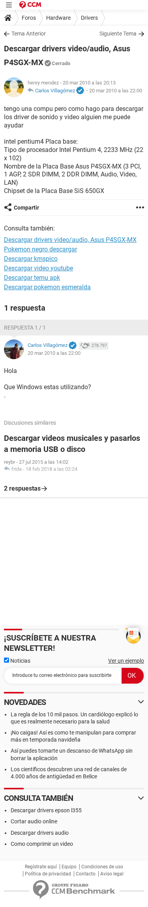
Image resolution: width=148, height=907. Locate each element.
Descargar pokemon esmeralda (47, 287)
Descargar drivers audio (40, 833)
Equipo (69, 867)
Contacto (86, 874)
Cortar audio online (34, 821)
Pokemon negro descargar (40, 249)
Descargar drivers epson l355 (46, 810)
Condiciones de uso (102, 867)
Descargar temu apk (32, 277)
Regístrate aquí (41, 867)
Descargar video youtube (38, 268)
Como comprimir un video (42, 844)
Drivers (89, 18)
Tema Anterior (28, 33)
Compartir (26, 207)
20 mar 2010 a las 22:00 (115, 91)
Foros (29, 18)
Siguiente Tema (118, 33)
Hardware (58, 18)
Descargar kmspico (31, 258)
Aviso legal (112, 874)
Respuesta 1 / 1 (25, 327)
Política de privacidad (48, 874)
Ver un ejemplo (126, 661)
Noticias (19, 661)
